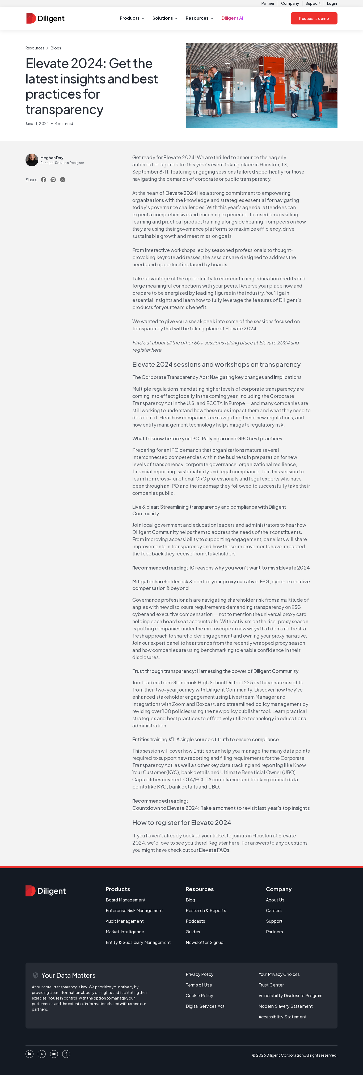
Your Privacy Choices (279, 974)
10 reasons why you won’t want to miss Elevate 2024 (249, 567)
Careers (274, 910)
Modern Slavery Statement (286, 1006)
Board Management (126, 900)
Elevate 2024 (181, 193)
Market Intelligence (125, 931)
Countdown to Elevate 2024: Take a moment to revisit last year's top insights (221, 808)
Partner (268, 3)
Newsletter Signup (205, 942)
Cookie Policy (199, 995)
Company (290, 3)
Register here (224, 843)
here (156, 350)
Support (313, 3)
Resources (35, 47)
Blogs (56, 47)
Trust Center (271, 985)
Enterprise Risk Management (134, 910)
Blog (190, 900)
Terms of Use (199, 985)
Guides (193, 931)
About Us (275, 900)
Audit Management (125, 921)
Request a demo (314, 18)
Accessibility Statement (283, 1016)
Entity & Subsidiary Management (138, 942)
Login (332, 3)
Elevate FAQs (214, 850)
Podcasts (195, 921)
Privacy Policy (199, 974)
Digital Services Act (205, 1006)
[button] (132, 18)
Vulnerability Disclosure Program (291, 995)
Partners (274, 931)
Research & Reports (206, 910)
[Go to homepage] (46, 890)
